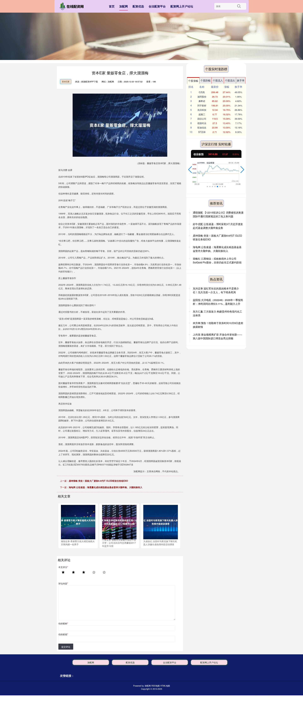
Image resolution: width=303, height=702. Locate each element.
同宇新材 (201, 105)
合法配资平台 (157, 6)
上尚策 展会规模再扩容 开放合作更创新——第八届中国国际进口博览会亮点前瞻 (217, 336)
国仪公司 (201, 118)
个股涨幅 (193, 81)
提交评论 (65, 646)
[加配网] (72, 7)
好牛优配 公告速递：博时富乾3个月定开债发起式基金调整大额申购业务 (218, 226)
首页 (112, 6)
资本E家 (65, 81)
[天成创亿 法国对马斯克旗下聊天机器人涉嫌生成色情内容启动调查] (160, 521)
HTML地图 (165, 685)
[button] (190, 169)
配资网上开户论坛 (181, 6)
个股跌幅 (205, 80)
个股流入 (218, 80)
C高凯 (202, 92)
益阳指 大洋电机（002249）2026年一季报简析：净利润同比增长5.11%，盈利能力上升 (218, 302)
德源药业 (201, 123)
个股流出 (230, 80)
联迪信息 (201, 127)
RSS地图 (155, 685)
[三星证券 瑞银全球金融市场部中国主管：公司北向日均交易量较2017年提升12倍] (119, 521)
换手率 (240, 80)
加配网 (123, 6)
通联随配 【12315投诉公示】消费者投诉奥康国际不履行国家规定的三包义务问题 (218, 214)
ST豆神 (201, 132)
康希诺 (202, 101)
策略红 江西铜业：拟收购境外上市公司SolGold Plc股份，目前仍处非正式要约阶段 (217, 260)
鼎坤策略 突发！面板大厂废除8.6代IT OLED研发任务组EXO (98, 480)
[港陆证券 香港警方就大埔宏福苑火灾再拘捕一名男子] (78, 521)
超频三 (202, 114)
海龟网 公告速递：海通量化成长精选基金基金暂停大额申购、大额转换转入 (105, 487)
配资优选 (138, 6)
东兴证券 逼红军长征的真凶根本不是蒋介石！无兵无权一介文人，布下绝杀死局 (216, 290)
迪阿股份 (201, 96)
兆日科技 (201, 109)
